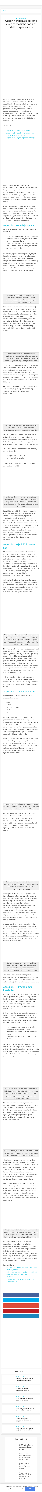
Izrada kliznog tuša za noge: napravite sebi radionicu (26, 1447)
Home (5, 11)
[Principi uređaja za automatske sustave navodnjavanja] (13, 1457)
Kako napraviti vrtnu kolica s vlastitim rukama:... (25, 1467)
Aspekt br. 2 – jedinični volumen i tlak (19, 133)
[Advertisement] (21, 53)
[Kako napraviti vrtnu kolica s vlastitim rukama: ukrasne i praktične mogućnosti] (13, 1466)
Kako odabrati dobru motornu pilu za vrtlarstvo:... (25, 1476)
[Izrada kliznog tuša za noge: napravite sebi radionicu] (13, 1447)
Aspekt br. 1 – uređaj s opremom (18, 131)
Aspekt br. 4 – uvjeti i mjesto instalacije (20, 138)
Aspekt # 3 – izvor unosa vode (17, 135)
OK (30, 1489)
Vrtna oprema (21, 18)
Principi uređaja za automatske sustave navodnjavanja (22, 1390)
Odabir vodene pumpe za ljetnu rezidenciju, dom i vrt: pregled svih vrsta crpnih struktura (22, 1274)
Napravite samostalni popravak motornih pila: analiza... (23, 1420)
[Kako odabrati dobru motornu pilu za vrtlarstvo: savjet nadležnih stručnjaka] (13, 1476)
